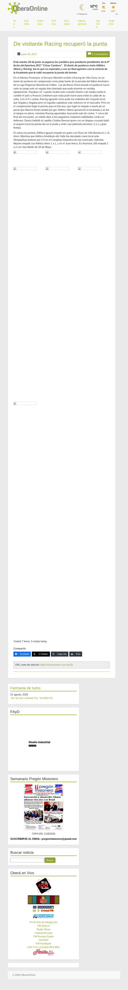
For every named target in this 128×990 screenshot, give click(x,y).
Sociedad (67, 22)
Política (54, 22)
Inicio (14, 24)
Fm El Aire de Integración (43, 922)
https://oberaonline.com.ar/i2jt (56, 664)
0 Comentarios (100, 54)
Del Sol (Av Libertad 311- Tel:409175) (31, 698)
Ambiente (111, 22)
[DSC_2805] (29, 284)
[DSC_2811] (29, 519)
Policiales (40, 22)
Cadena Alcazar (43, 933)
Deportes (26, 22)
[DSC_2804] (94, 158)
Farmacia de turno (25, 688)
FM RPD (43, 940)
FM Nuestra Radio (43, 936)
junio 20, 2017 (29, 54)
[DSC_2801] (29, 158)
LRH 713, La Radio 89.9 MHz (43, 947)
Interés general (82, 22)
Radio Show (43, 929)
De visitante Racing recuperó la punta (60, 44)
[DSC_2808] (61, 284)
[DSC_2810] (94, 284)
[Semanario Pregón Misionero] (43, 807)
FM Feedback (43, 943)
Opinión (98, 24)
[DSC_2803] (61, 158)
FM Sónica (43, 925)
